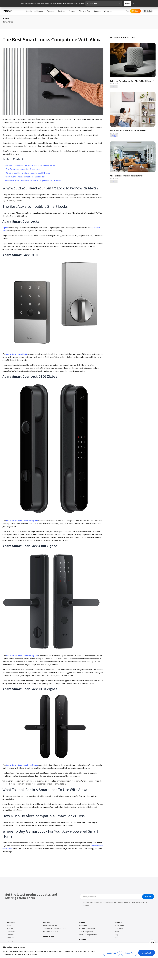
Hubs (9, 925)
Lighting (10, 941)
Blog (11, 22)
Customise (111, 953)
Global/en (93, 3)
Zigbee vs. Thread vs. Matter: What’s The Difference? (132, 81)
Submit (148, 896)
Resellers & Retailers (51, 925)
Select (127, 3)
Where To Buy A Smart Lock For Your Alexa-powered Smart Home (33, 180)
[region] (79, 950)
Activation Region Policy (88, 935)
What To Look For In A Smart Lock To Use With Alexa (28, 173)
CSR (116, 938)
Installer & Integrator (50, 931)
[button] (127, 11)
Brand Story (119, 925)
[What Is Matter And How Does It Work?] (133, 156)
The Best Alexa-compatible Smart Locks (23, 169)
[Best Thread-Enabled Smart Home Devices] (133, 109)
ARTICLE (114, 87)
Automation (83, 925)
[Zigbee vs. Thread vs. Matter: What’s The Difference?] (133, 59)
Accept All (146, 953)
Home (5, 22)
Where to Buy (48, 936)
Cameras (10, 935)
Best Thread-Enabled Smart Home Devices (128, 130)
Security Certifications (87, 928)
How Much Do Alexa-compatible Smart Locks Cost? (27, 176)
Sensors (10, 928)
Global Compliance (86, 931)
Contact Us (119, 928)
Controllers (11, 931)
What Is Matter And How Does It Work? (126, 175)
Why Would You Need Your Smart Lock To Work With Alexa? (30, 165)
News (117, 931)
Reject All (129, 953)
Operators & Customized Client (54, 928)
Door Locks (11, 938)
